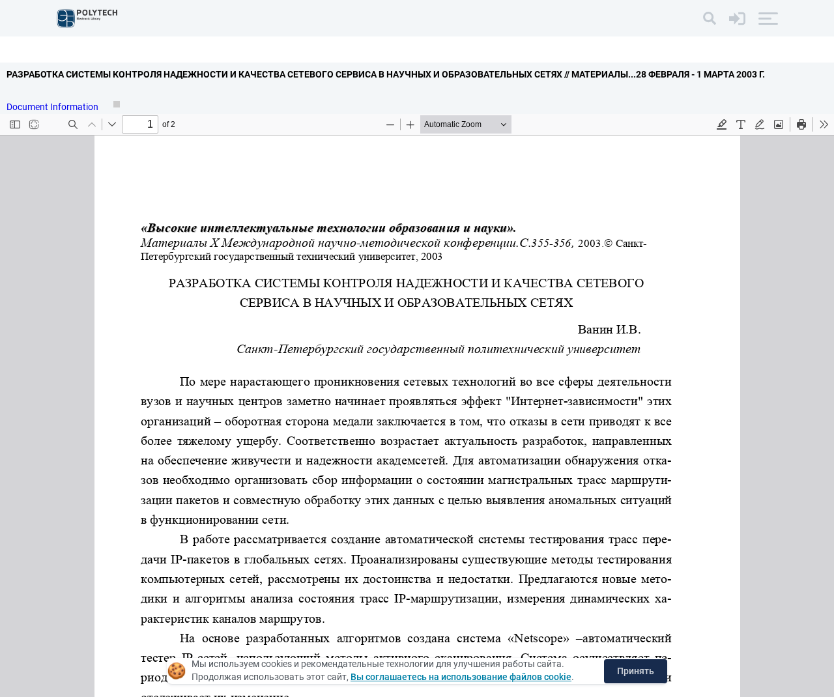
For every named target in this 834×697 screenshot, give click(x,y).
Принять (635, 671)
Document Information (53, 107)
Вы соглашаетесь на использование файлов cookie (461, 677)
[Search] (709, 18)
